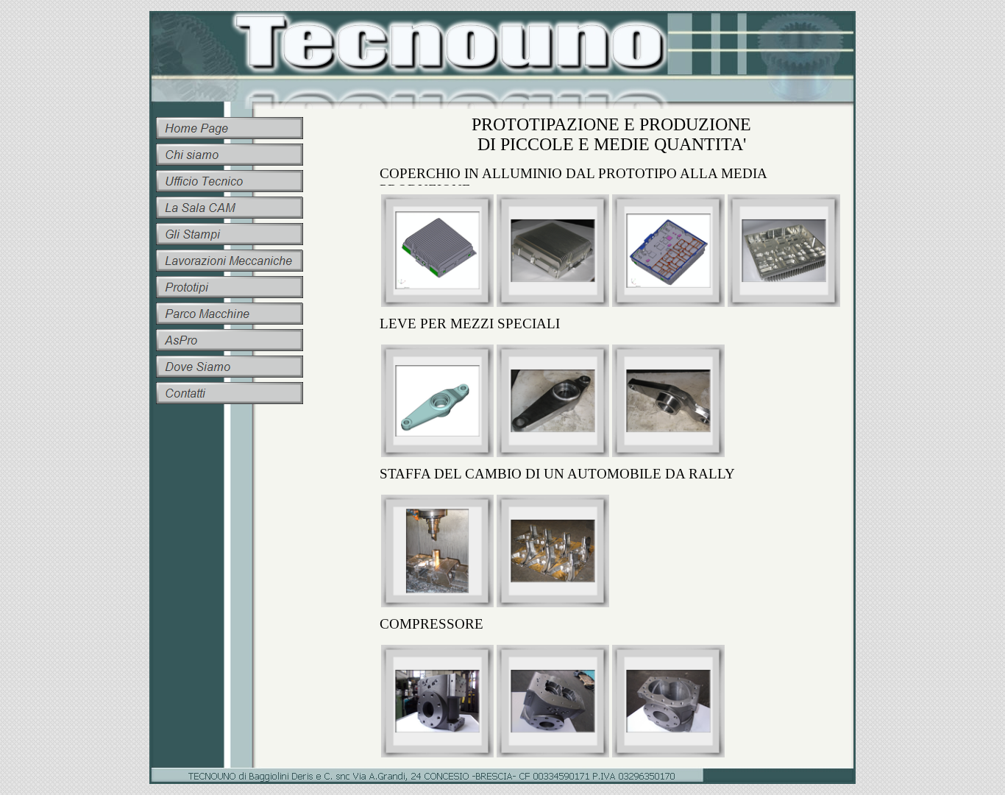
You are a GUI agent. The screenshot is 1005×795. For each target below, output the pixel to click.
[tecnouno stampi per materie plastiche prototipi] (229, 155)
